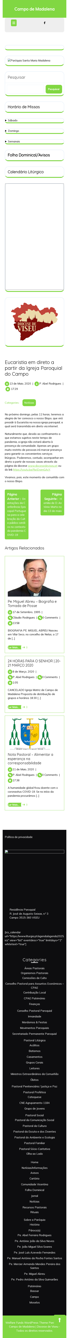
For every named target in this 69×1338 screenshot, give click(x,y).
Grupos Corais (34, 1062)
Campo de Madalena (35, 9)
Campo (34, 1297)
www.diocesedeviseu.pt (43, 465)
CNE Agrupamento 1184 (34, 1103)
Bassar (34, 1291)
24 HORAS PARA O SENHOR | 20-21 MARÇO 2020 (34, 663)
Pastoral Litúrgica (34, 1040)
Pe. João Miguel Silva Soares (34, 1246)
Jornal (34, 1196)
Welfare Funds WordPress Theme (26, 1322)
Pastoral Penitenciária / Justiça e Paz (34, 1086)
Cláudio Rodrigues (25, 617)
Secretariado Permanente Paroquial (34, 1033)
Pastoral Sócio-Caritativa (34, 1149)
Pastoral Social (34, 1115)
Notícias (29, 402)
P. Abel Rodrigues (50, 383)
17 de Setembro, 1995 (27, 612)
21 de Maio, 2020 (24, 769)
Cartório (34, 1178)
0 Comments (51, 617)
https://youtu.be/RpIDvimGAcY (31, 469)
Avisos (34, 1173)
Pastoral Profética (34, 1092)
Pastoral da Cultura (35, 1126)
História (34, 1224)
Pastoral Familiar (34, 1143)
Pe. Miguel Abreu (34, 1273)
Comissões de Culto (34, 978)
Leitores (34, 1068)
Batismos (35, 1051)
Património (34, 1286)
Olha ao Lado (34, 1153)
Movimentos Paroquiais (34, 1028)
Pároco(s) (34, 1230)
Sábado (13, 120)
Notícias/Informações (35, 1168)
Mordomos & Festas (34, 1022)
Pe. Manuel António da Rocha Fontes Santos (34, 1258)
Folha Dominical (34, 1190)
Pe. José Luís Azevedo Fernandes (34, 1252)
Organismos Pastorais (34, 973)
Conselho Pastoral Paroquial (34, 1010)
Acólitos (34, 1045)
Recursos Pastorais (34, 1207)
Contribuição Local (34, 992)
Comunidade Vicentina (34, 1184)
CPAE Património (34, 998)
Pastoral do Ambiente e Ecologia (34, 1137)
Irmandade (34, 1016)
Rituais (34, 1212)
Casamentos (34, 1056)
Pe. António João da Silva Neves (34, 1241)
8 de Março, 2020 (24, 671)
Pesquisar (16, 77)
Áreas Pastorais (34, 968)
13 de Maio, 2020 (20, 383)
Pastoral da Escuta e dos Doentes (34, 1131)
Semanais (14, 141)
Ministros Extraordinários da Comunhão (35, 1074)
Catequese (34, 1097)
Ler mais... (17, 647)
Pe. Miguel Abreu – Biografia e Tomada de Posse (32, 603)
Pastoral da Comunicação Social (34, 1120)
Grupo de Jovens (34, 1108)
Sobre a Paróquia (34, 1219)
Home (34, 1162)
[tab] (14, 22)
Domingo (13, 130)
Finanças (34, 1004)
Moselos (34, 1302)
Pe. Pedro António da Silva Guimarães (34, 1279)
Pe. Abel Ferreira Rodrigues (34, 1235)
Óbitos (34, 1080)
